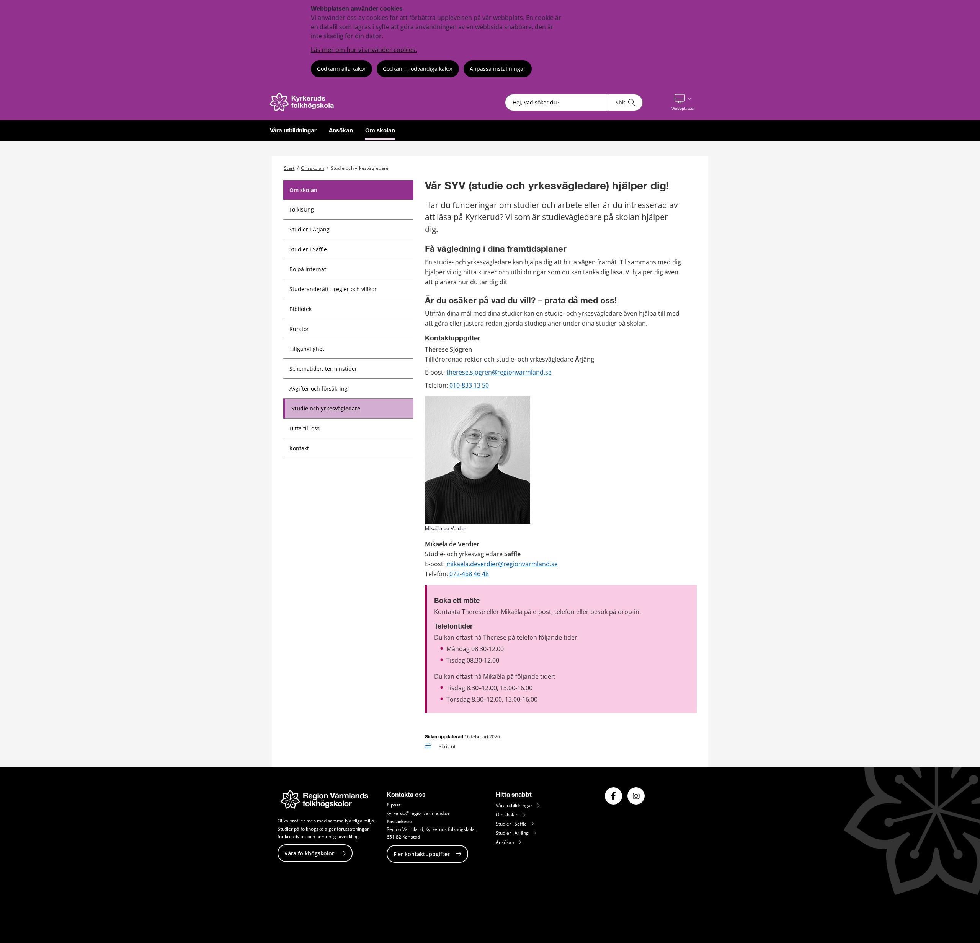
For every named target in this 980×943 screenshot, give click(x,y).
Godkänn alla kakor (341, 68)
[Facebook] (613, 796)
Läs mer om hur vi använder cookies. (364, 50)
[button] (683, 102)
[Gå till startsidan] (306, 109)
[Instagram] (636, 796)
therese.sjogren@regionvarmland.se (499, 372)
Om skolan (380, 130)
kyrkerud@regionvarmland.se (418, 813)
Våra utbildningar (293, 130)
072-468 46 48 (469, 574)
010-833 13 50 (469, 385)
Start (289, 168)
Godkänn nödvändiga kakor (418, 68)
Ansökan (341, 130)
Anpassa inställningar (498, 68)
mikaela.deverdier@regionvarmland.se (502, 564)
